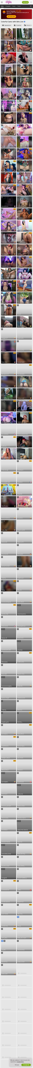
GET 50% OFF (11, 16)
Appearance (8, 25)
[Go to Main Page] (10, 2)
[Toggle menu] (2, 2)
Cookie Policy (20, 1061)
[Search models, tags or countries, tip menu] (30, 6)
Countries (18, 25)
